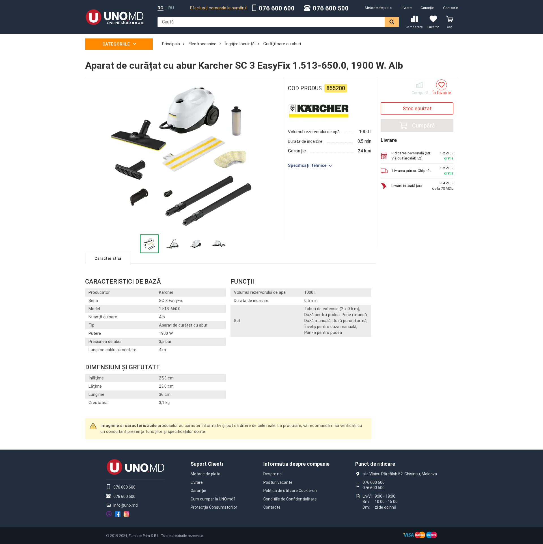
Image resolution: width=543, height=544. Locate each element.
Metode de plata (378, 8)
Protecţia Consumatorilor (214, 507)
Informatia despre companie (296, 464)
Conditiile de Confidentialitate (290, 499)
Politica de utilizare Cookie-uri (290, 490)
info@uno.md (125, 505)
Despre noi (273, 474)
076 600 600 (277, 8)
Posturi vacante (277, 482)
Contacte (450, 8)
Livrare (406, 8)
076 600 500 (331, 8)
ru (171, 8)
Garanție (427, 8)
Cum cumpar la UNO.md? (213, 499)
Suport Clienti (207, 464)
